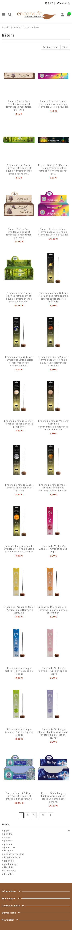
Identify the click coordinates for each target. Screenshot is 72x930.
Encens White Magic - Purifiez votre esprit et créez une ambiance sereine (53, 797)
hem (6, 830)
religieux (8, 850)
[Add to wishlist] (14, 97)
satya (7, 837)
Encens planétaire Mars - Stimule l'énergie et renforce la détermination (53, 487)
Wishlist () (64, 3)
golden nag (10, 864)
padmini (8, 844)
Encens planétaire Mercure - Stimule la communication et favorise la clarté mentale (53, 425)
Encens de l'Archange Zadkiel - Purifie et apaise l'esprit (53, 549)
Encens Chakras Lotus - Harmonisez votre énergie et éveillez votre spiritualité (53, 104)
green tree (9, 847)
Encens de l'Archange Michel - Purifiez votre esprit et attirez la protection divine (53, 733)
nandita (8, 834)
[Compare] (18, 97)
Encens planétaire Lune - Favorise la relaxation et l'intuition (19, 487)
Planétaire (9, 874)
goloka (8, 840)
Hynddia (8, 867)
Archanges (10, 870)
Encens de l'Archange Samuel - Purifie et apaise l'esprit (53, 671)
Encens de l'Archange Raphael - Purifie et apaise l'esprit (19, 732)
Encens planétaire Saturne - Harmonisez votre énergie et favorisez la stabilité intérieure (53, 297)
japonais (9, 860)
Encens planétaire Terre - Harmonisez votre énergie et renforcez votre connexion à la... (19, 361)
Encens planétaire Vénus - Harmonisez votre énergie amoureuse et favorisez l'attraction (53, 361)
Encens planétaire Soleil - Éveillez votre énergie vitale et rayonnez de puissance (19, 549)
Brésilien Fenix (12, 857)
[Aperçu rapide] (23, 97)
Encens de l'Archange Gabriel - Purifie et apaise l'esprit (19, 671)
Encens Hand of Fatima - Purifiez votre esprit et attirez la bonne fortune (19, 796)
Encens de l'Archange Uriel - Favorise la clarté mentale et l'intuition (53, 610)
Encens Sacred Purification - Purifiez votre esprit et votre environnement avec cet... (53, 169)
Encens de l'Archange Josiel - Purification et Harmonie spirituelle (19, 610)
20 (43, 815)
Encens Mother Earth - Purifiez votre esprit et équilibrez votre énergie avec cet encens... (19, 169)
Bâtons (6, 824)
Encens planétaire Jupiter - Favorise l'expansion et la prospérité (19, 424)
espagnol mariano (14, 854)
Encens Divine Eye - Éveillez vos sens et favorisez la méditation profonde (19, 105)
